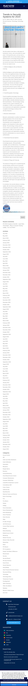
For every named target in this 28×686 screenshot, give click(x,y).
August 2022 (6, 254)
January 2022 (6, 270)
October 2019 (6, 332)
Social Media (6, 567)
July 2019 (5, 339)
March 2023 (6, 238)
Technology (14, 21)
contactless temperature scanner (10, 482)
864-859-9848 (11, 612)
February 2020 (6, 323)
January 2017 (6, 382)
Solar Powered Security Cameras (11, 569)
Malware (5, 528)
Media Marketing (7, 530)
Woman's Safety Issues (8, 590)
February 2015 (6, 435)
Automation (5, 464)
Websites (5, 588)
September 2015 (7, 419)
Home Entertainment (8, 510)
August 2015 (6, 421)
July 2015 (5, 423)
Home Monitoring (7, 512)
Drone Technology (7, 496)
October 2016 (6, 389)
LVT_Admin (7, 19)
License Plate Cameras (8, 526)
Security (20, 19)
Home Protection (7, 514)
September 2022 (7, 251)
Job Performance (7, 524)
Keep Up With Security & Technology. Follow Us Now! (14, 680)
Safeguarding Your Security (9, 662)
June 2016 (5, 398)
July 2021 (5, 284)
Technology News (7, 576)
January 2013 (6, 442)
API (3, 457)
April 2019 (5, 345)
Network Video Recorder (8, 540)
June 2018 (5, 368)
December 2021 (6, 272)
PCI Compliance (6, 549)
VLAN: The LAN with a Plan (9, 652)
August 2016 (6, 394)
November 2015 (6, 414)
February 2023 (6, 240)
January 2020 (6, 325)
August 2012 (6, 449)
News (4, 544)
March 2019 (6, 348)
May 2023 (5, 235)
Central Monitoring (7, 473)
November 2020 (6, 302)
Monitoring (5, 535)
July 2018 (5, 366)
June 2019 (5, 341)
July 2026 (5, 233)
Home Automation (7, 507)
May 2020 (5, 316)
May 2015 (5, 428)
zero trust (5, 592)
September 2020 (7, 306)
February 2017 (6, 380)
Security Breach (6, 558)
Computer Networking (8, 480)
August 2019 (6, 336)
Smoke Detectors (7, 565)
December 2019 (6, 327)
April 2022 (5, 263)
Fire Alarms (5, 501)
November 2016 (6, 387)
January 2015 (6, 437)
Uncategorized (6, 581)
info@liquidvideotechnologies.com (15, 615)
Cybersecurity (6, 489)
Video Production (7, 583)
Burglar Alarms (6, 468)
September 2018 (7, 362)
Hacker (4, 503)
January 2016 (6, 410)
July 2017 (5, 375)
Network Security (7, 537)
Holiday (4, 505)
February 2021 (6, 295)
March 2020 (6, 320)
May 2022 (5, 261)
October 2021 (6, 277)
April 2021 (5, 290)
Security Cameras (7, 21)
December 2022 (6, 245)
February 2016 (6, 407)
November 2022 (6, 247)
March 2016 (6, 405)
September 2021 (7, 279)
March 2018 (6, 373)
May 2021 (5, 288)
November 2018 (6, 357)
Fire (17, 212)
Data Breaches (6, 491)
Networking (5, 212)
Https (4, 519)
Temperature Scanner (8, 579)
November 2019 (6, 329)
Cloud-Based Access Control (9, 475)
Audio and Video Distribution (9, 459)
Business (5, 471)
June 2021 (5, 286)
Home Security (6, 517)
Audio (7, 644)
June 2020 (5, 313)
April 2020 (5, 318)
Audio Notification (7, 462)
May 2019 (5, 343)
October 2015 (6, 417)
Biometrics (5, 466)
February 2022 (6, 268)
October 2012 (6, 446)
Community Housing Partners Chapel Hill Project (14, 654)
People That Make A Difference (10, 551)
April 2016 (5, 403)
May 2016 (5, 400)
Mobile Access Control (8, 533)
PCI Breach (5, 546)
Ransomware (6, 553)
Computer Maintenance (8, 478)
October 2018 (6, 359)
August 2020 (6, 309)
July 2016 (5, 396)
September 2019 (7, 334)
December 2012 (6, 444)
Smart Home (6, 562)
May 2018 (5, 371)
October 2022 (6, 249)
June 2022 (5, 258)
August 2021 (6, 281)
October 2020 (6, 304)
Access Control (12, 212)
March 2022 (6, 265)
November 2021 (6, 274)
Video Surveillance (7, 585)
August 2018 (6, 364)
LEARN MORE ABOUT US (13, 622)
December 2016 (6, 384)
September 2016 (7, 391)
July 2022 (5, 256)
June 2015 (5, 426)
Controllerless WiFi (7, 485)
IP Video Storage (7, 521)
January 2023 (6, 242)
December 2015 (6, 412)
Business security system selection (11, 656)
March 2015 (6, 433)
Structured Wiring (7, 572)
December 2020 (6, 300)
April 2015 (5, 430)
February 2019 (6, 350)
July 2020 (5, 311)
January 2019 (6, 352)
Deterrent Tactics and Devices (10, 494)
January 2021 (6, 297)
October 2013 (6, 439)
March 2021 (6, 293)
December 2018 (6, 355)
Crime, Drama (6, 487)
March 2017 (6, 378)
